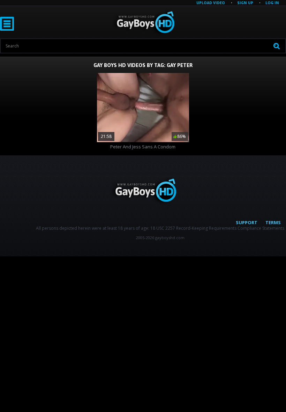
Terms (273, 222)
